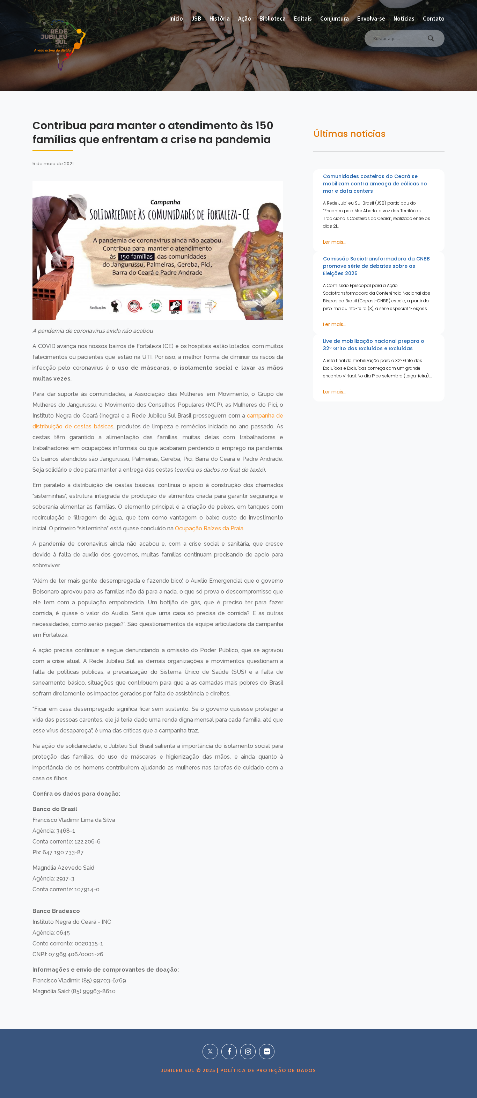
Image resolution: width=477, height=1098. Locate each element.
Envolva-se (371, 18)
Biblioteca (272, 18)
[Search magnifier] (431, 40)
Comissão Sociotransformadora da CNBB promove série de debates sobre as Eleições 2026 (376, 266)
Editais (303, 18)
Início (176, 18)
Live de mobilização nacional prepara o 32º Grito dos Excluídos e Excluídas (373, 345)
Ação (244, 18)
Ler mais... (334, 241)
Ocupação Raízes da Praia (209, 528)
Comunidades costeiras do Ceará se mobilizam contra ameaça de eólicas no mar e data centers (375, 183)
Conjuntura (334, 18)
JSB (196, 18)
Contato (434, 18)
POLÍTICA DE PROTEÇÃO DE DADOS (267, 1071)
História (220, 18)
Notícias (404, 18)
